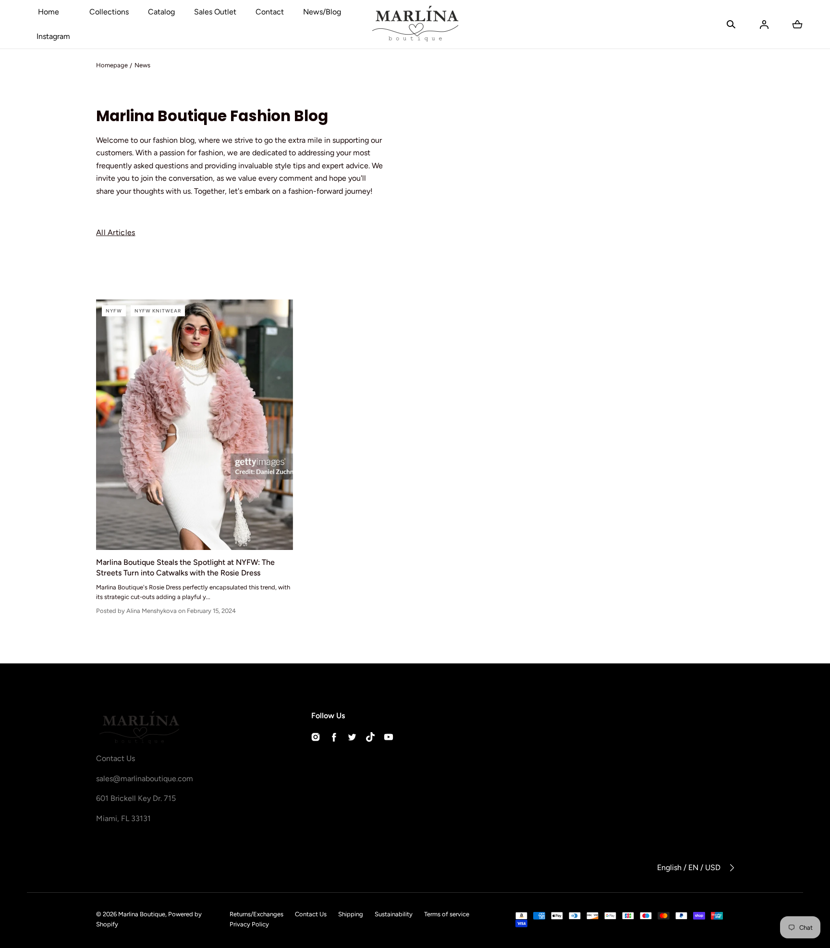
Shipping (350, 914)
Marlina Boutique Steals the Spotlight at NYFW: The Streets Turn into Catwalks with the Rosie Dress (185, 567)
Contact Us (311, 914)
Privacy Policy (249, 924)
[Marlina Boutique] (415, 24)
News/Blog (322, 11)
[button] (731, 24)
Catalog (161, 11)
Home (48, 11)
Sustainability (394, 914)
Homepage (112, 65)
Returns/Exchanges (256, 914)
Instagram (53, 36)
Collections (109, 11)
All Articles (115, 232)
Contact (270, 11)
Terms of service (446, 914)
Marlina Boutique (141, 914)
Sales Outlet (215, 11)
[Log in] (764, 24)
